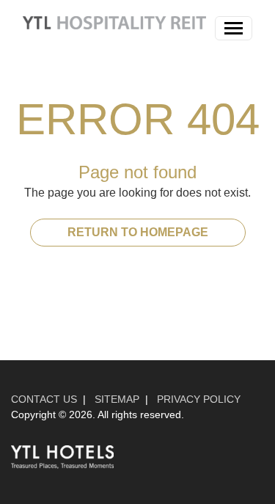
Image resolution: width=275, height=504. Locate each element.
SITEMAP (117, 399)
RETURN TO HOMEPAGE (137, 232)
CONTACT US (44, 399)
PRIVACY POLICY (199, 399)
